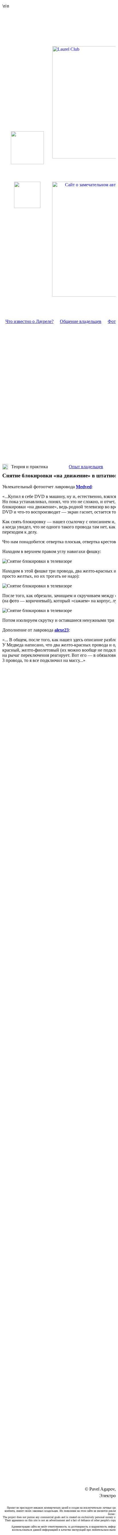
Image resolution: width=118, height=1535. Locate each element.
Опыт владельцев (86, 466)
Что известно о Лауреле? (29, 321)
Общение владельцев (80, 321)
